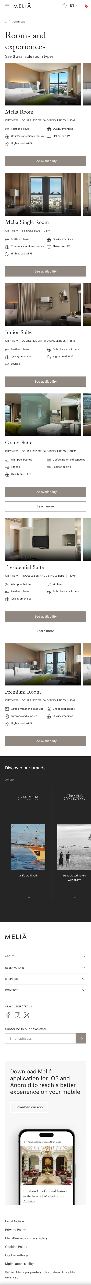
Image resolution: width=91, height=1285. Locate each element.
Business (11, 978)
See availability (45, 161)
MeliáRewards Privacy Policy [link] (26, 1238)
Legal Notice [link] (14, 1221)
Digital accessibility (19, 1264)
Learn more (45, 506)
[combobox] (75, 5)
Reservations (15, 967)
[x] (27, 1015)
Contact (11, 990)
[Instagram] (17, 1015)
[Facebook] (8, 1015)
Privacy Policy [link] (15, 1230)
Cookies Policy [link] (16, 1247)
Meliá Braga (18, 21)
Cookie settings (16, 1255)
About (9, 956)
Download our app (29, 1107)
